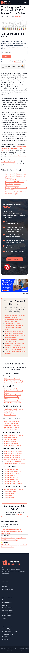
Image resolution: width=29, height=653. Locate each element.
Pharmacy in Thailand (10, 439)
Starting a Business (7, 613)
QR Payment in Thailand (11, 427)
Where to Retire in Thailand (12, 403)
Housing (4, 605)
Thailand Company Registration (14, 383)
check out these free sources (17, 156)
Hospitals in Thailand (10, 437)
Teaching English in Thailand (12, 411)
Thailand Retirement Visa (11, 397)
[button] (18, 2)
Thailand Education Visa (11, 473)
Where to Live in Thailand (9, 631)
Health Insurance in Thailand (13, 451)
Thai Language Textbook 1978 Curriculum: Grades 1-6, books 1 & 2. (13, 148)
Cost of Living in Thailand (12, 323)
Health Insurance (7, 602)
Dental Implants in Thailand (12, 445)
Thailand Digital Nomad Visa (12, 471)
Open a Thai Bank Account (12, 421)
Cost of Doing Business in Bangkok (14, 381)
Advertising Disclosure (23, 648)
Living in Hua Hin (9, 495)
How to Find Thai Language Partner (16, 180)
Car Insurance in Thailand (12, 457)
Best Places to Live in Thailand (13, 489)
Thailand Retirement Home (12, 401)
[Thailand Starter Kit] (6, 2)
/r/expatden (18, 514)
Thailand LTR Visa (9, 475)
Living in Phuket (9, 493)
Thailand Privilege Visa (11, 479)
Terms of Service (12, 648)
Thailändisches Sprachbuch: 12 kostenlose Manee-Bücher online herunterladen (11, 531)
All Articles (5, 639)
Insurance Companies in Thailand (14, 463)
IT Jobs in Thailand (10, 415)
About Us (5, 584)
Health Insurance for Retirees (13, 453)
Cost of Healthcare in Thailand (13, 435)
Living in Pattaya (9, 497)
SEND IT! (6, 56)
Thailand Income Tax (10, 429)
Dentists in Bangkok (10, 441)
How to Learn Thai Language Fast (15, 174)
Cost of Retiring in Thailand (12, 395)
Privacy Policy (18, 62)
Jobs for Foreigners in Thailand (13, 409)
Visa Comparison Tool (8, 634)
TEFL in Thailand (9, 413)
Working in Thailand (7, 610)
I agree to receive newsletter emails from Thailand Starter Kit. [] (14, 61)
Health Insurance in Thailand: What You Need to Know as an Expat (14, 327)
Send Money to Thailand (11, 425)
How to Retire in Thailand (11, 389)
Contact (4, 586)
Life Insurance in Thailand (12, 455)
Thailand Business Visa (11, 469)
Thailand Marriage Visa (11, 477)
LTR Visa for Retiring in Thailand (14, 399)
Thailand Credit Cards (11, 423)
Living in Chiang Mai (10, 491)
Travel (4, 618)
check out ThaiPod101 (8, 162)
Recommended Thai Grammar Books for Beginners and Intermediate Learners (14, 184)
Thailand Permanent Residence (13, 483)
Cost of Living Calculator (9, 629)
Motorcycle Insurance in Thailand (14, 459)
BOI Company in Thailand (12, 379)
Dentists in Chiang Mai (11, 443)
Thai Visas (5, 600)
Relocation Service (7, 589)
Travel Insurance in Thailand (12, 461)
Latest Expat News (7, 637)
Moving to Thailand (7, 607)
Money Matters (6, 615)
